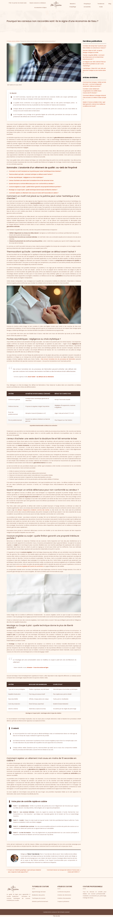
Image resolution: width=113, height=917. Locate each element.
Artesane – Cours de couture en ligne (37, 667)
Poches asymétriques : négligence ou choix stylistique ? (26, 177)
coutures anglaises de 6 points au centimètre (29, 566)
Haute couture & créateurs (38, 3)
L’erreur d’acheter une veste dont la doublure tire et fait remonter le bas (31, 180)
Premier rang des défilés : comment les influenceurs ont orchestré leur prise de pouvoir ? (93, 57)
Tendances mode (100, 5)
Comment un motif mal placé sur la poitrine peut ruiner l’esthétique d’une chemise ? (35, 171)
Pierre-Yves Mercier (33, 854)
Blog (109, 4)
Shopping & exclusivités (87, 5)
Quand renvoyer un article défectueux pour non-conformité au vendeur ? (31, 183)
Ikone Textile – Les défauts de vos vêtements (41, 376)
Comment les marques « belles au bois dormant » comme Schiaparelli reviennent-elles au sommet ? (94, 84)
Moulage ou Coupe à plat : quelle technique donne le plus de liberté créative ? (33, 190)
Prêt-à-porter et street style (17, 3)
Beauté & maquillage (72, 5)
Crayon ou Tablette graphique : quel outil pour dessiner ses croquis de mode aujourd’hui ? (24, 871)
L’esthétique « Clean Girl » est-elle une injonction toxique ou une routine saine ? (94, 70)
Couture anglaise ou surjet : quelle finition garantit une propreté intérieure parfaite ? (35, 187)
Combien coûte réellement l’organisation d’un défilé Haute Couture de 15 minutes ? (92, 91)
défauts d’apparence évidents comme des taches (33, 510)
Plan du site (56, 916)
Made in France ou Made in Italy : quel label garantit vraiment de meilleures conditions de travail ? (94, 104)
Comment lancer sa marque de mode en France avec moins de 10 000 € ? (63, 871)
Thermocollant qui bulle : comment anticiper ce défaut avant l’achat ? (31, 174)
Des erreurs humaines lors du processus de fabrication (58, 359)
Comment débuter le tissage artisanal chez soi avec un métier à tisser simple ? (94, 97)
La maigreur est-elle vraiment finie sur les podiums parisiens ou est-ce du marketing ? (94, 64)
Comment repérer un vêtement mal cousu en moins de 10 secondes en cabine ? (33, 193)
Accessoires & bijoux (40, 7)
